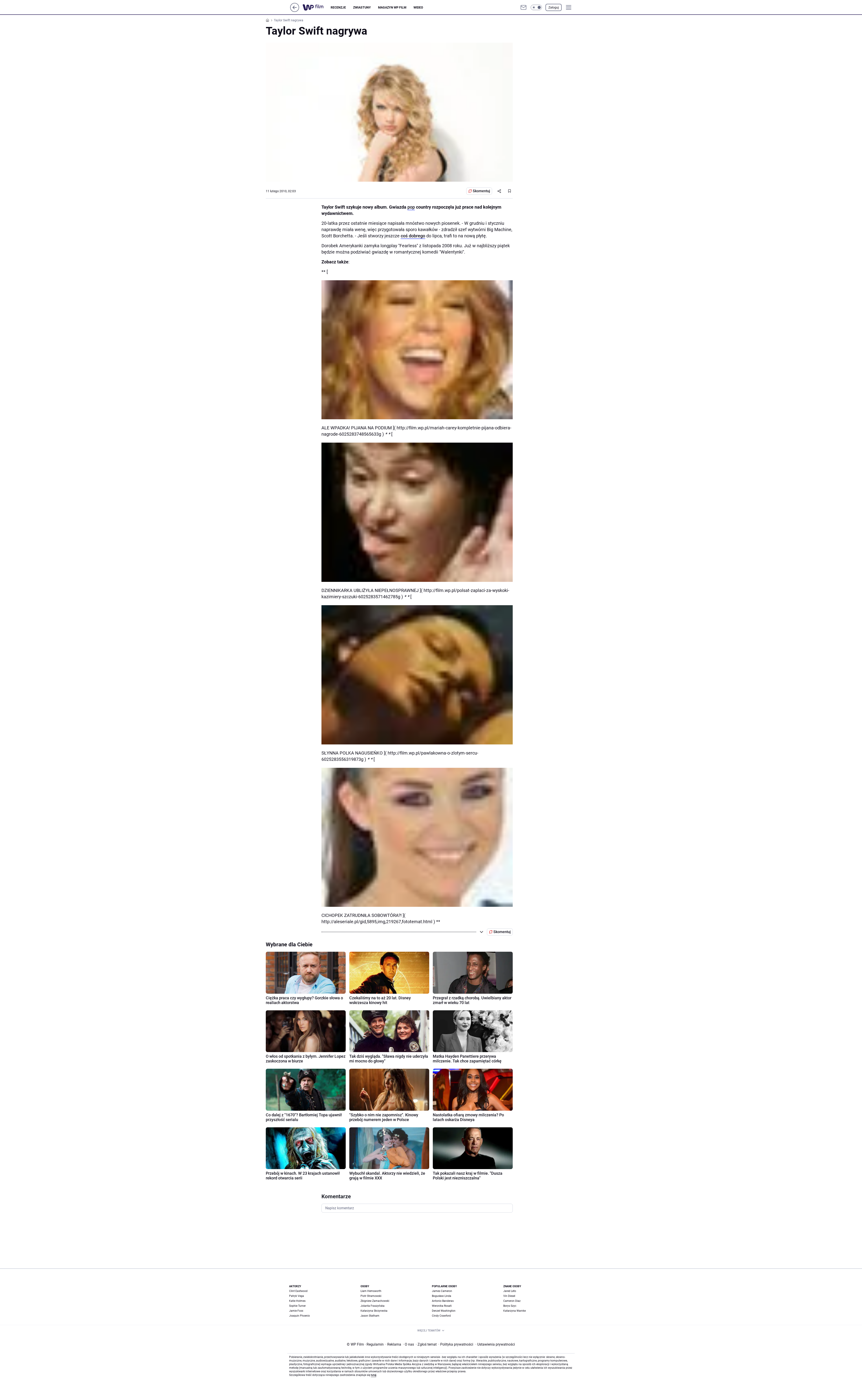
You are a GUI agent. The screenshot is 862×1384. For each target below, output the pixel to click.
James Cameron (442, 1291)
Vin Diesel (509, 1296)
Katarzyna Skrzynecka (374, 1310)
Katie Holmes (297, 1300)
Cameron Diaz (512, 1300)
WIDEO (418, 7)
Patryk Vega (296, 1296)
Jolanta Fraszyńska (373, 1305)
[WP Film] (317, 7)
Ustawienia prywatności (495, 1344)
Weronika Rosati (442, 1305)
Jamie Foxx (296, 1310)
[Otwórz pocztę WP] (523, 7)
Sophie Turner (297, 1305)
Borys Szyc (509, 1305)
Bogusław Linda (441, 1296)
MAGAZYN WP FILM (392, 7)
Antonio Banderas (443, 1300)
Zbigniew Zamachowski (375, 1300)
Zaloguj (553, 7)
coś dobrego (413, 235)
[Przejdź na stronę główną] (294, 11)
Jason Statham (370, 1315)
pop (411, 207)
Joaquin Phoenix (299, 1315)
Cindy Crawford (441, 1315)
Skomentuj (481, 191)
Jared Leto (509, 1291)
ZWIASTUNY (362, 7)
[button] (536, 7)
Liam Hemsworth (371, 1291)
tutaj (373, 1375)
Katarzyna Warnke (514, 1310)
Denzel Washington (443, 1310)
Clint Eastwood (298, 1291)
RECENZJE (338, 7)
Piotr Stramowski (371, 1296)
